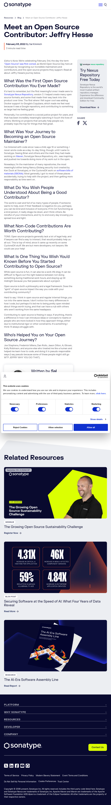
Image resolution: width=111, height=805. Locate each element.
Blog (19, 18)
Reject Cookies (20, 427)
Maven (19, 156)
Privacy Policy (27, 775)
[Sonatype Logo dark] (17, 6)
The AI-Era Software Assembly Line (31, 680)
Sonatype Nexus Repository (18, 94)
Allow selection (55, 427)
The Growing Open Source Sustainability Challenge (43, 527)
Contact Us (98, 747)
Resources (8, 18)
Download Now (88, 107)
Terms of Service (11, 775)
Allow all (91, 427)
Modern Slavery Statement (48, 775)
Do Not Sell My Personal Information (20, 782)
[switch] (42, 409)
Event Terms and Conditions (75, 775)
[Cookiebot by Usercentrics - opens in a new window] (96, 376)
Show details (96, 419)
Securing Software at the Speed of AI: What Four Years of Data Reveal (52, 603)
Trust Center (63, 782)
